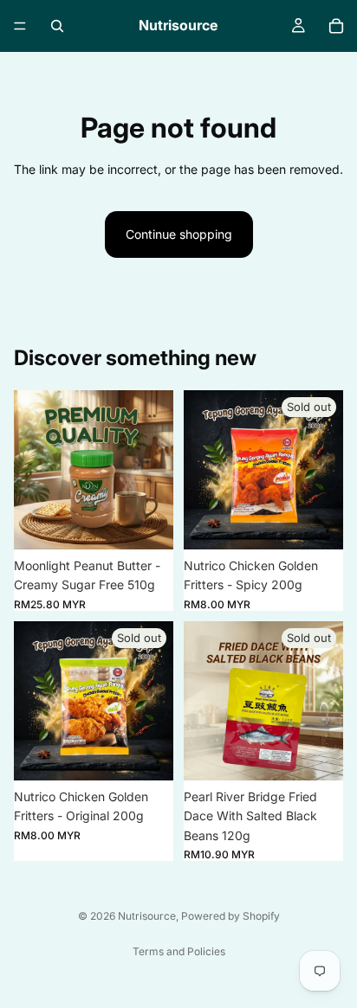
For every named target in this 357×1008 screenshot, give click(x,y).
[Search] (57, 26)
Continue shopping (179, 234)
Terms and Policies (179, 951)
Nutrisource (147, 915)
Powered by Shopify (230, 915)
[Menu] (20, 26)
